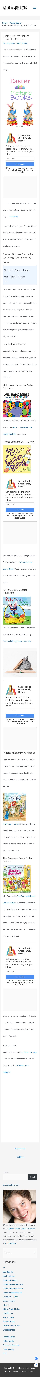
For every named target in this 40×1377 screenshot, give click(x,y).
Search (5, 1172)
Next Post (20, 1157)
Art (4, 1268)
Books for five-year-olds (13, 1284)
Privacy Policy (8, 1349)
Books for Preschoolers (12, 1293)
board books (8, 1272)
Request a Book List (11, 1345)
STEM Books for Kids (11, 1326)
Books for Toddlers (11, 1297)
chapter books (9, 1301)
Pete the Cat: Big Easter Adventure (17, 641)
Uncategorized (9, 1330)
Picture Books (8, 1317)
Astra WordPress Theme (25, 1371)
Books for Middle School (13, 1288)
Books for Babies (10, 1280)
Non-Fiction (8, 1313)
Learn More (13, 217)
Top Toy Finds (11, 1243)
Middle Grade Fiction (11, 1309)
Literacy (6, 1305)
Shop (5, 1353)
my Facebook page (29, 1052)
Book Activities (9, 1276)
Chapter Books (9, 1337)
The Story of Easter (11, 824)
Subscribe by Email (10, 1185)
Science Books (9, 1322)
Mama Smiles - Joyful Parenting (22, 1229)
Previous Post (20, 1149)
